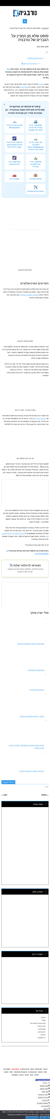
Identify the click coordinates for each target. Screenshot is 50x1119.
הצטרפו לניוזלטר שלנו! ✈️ (29, 63)
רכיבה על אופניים (19, 533)
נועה (8, 69)
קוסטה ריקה (7, 1069)
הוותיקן (27, 1074)
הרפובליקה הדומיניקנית (20, 1072)
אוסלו (43, 1020)
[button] (42, 1080)
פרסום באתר (15, 1069)
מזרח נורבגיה (41, 1026)
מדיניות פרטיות (24, 1069)
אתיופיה (40, 1072)
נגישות (32, 1069)
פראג (31, 1074)
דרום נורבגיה (41, 1032)
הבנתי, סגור (45, 1118)
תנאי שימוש (38, 1069)
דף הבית (45, 28)
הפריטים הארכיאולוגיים (34, 58)
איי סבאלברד (41, 1038)
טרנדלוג (43, 1035)
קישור (47, 786)
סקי (47, 536)
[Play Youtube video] (24, 493)
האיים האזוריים (32, 1072)
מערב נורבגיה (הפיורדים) (37, 1023)
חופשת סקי (15, 1074)
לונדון (10, 1072)
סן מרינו (21, 1074)
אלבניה (6, 1072)
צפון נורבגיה (41, 1029)
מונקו (45, 1072)
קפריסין (36, 1074)
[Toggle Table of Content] (47, 53)
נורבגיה (41, 84)
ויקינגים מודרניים (40, 418)
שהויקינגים (24, 87)
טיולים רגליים (7, 533)
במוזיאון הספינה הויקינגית (29, 295)
